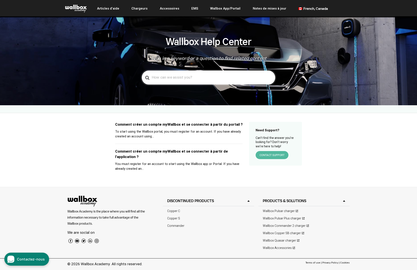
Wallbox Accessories (277, 248)
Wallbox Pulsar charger (279, 211)
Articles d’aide (108, 8)
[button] (208, 201)
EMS (194, 8)
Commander (175, 226)
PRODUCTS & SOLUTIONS (284, 200)
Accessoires (169, 8)
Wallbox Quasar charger (279, 240)
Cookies (345, 262)
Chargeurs (139, 8)
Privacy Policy (330, 262)
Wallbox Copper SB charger (282, 233)
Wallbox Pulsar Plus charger (282, 218)
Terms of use (313, 262)
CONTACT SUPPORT (272, 155)
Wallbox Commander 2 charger (284, 226)
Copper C (173, 211)
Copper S (173, 218)
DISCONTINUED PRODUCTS (190, 200)
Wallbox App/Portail (225, 8)
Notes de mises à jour (269, 8)
